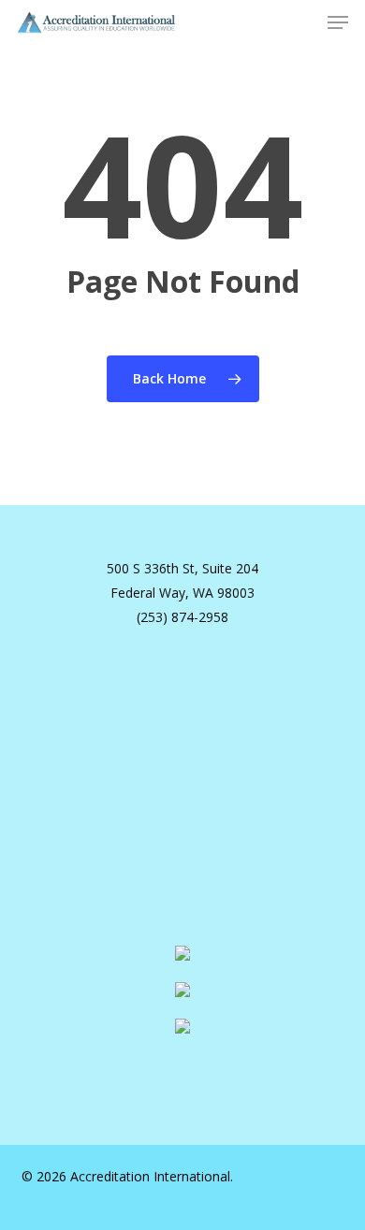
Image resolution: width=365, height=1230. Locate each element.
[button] (338, 22)
